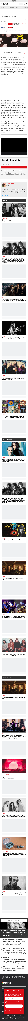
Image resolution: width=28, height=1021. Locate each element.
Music (3, 13)
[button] (1, 4)
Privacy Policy (18, 1010)
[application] (14, 145)
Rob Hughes (17, 23)
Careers (3, 1005)
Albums (7, 13)
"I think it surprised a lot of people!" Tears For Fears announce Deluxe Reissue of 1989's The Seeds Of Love (14, 968)
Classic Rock (23, 23)
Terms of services (16, 170)
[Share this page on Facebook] (2, 27)
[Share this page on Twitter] (4, 27)
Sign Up (14, 1006)
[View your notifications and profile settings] (17, 4)
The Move (13, 13)
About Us (4, 988)
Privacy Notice (18, 172)
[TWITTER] (8, 186)
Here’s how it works (9, 31)
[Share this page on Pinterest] (9, 27)
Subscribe (21, 3)
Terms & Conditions (12, 1011)
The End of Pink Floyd (13, 7)
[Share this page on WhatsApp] (6, 27)
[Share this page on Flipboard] (11, 27)
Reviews (10, 24)
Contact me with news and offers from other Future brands (14, 1002)
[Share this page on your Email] (13, 27)
